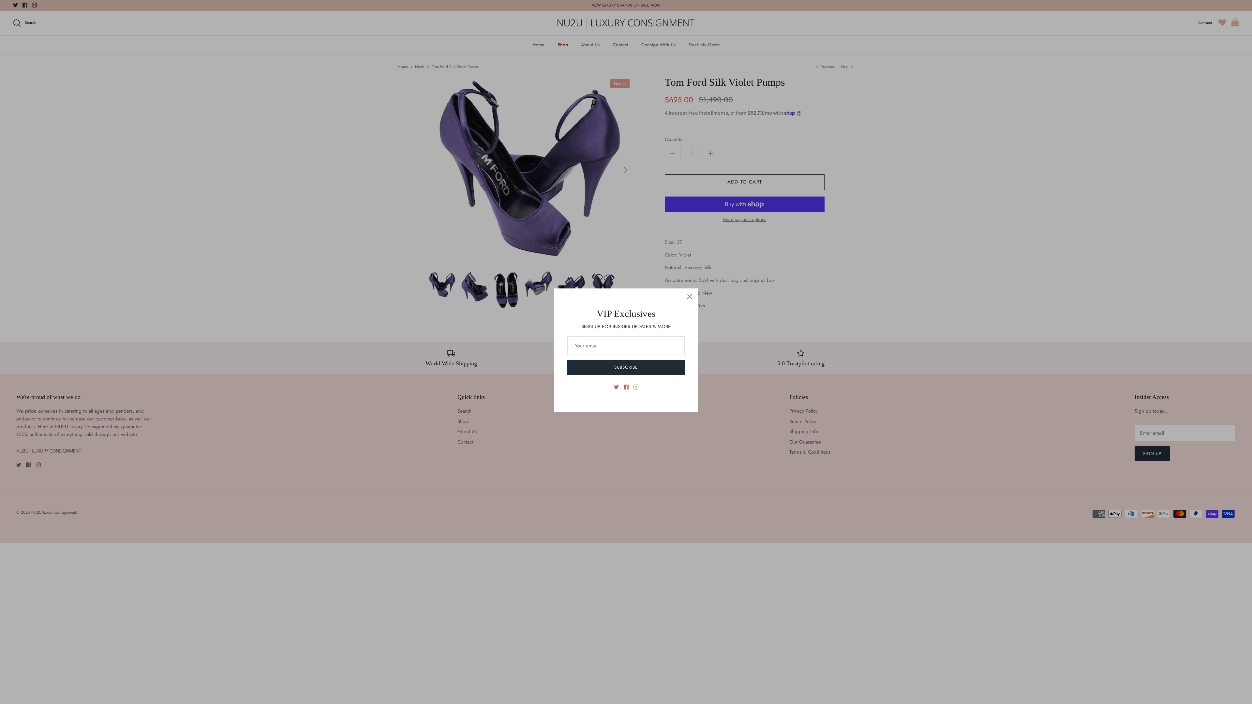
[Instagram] (635, 387)
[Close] (689, 296)
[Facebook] (626, 387)
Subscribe (625, 367)
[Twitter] (616, 387)
